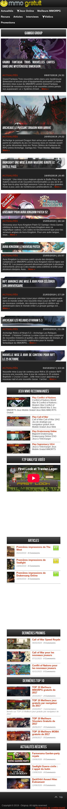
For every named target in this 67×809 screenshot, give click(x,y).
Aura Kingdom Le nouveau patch (21, 247)
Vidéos (49, 16)
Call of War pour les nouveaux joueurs (43, 654)
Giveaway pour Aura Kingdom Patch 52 (25, 212)
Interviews (32, 16)
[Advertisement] (33, 514)
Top (61, 797)
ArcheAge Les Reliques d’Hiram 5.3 (23, 320)
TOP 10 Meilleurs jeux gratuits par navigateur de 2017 (44, 703)
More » (45, 89)
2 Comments (50, 696)
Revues (5, 16)
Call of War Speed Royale (46, 639)
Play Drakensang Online (44, 431)
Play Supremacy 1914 (43, 444)
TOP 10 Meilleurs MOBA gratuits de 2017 (45, 733)
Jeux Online (26, 10)
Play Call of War (40, 417)
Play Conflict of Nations (44, 397)
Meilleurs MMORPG (49, 10)
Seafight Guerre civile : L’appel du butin (45, 767)
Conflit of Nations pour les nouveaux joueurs (44, 666)
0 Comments (34, 553)
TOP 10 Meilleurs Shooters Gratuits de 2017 (43, 721)
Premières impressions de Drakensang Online (31, 574)
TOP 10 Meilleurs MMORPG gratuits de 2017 (43, 690)
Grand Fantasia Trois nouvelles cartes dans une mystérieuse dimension (29, 64)
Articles (18, 16)
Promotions (8, 22)
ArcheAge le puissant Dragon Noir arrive (27, 128)
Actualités (7, 10)
